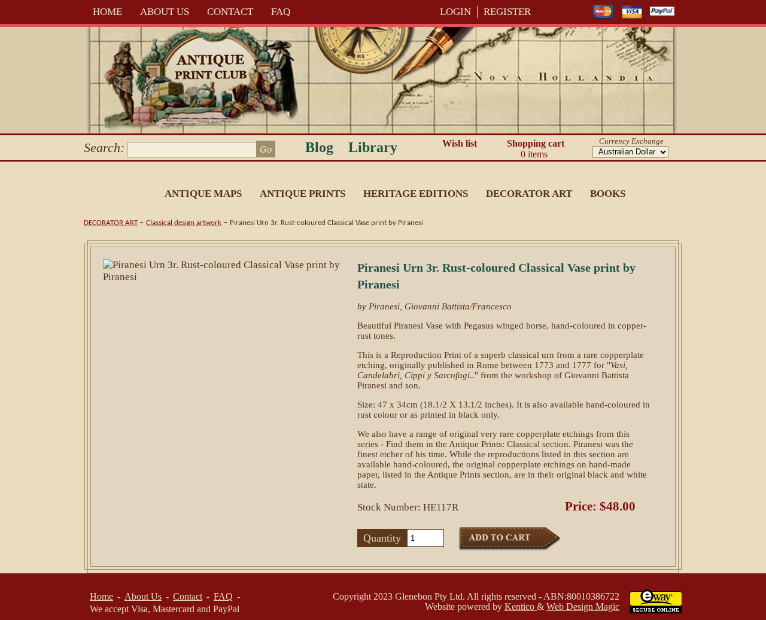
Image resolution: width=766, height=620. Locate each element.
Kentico (520, 606)
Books (607, 193)
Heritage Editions (415, 193)
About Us (164, 11)
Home (107, 11)
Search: (104, 147)
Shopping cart (535, 148)
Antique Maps (203, 193)
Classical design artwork (183, 223)
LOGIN (455, 11)
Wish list (459, 143)
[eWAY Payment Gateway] (656, 610)
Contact (230, 11)
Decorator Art (529, 193)
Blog (319, 147)
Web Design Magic (582, 606)
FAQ (280, 11)
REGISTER (507, 11)
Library (372, 147)
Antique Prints (302, 193)
